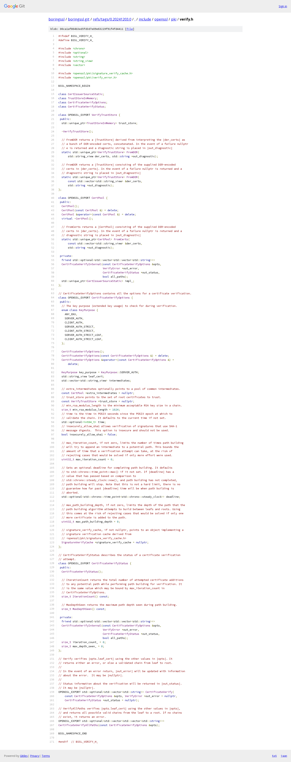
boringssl (56, 19)
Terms (46, 756)
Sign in (283, 6)
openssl (161, 19)
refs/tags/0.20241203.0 (112, 19)
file (129, 29)
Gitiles (24, 756)
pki (173, 19)
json (284, 755)
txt (274, 755)
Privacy (34, 756)
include (145, 19)
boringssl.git (78, 19)
